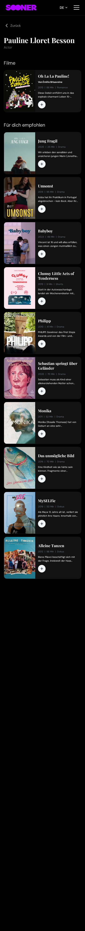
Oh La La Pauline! (53, 76)
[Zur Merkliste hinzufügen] (42, 104)
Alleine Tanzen (51, 545)
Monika (44, 410)
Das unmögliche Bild (56, 455)
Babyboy (45, 231)
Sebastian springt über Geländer (57, 366)
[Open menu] (76, 7)
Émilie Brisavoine (52, 82)
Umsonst (45, 186)
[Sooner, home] (21, 8)
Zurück (15, 25)
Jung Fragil (47, 141)
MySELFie (46, 500)
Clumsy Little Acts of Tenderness (56, 276)
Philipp (44, 321)
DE (62, 7)
